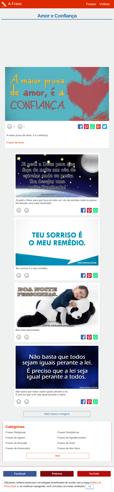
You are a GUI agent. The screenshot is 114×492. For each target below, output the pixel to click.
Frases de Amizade (16, 443)
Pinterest (57, 473)
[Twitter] (104, 126)
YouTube (94, 473)
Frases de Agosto (15, 437)
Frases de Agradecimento (71, 437)
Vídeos (105, 4)
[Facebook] (80, 126)
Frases (91, 4)
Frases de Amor (15, 142)
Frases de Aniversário (18, 448)
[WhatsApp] (92, 126)
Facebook (20, 473)
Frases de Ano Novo (68, 448)
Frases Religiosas (16, 432)
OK (89, 486)
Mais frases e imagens (57, 414)
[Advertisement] (57, 44)
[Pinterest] (86, 126)
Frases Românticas (68, 432)
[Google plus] (98, 126)
